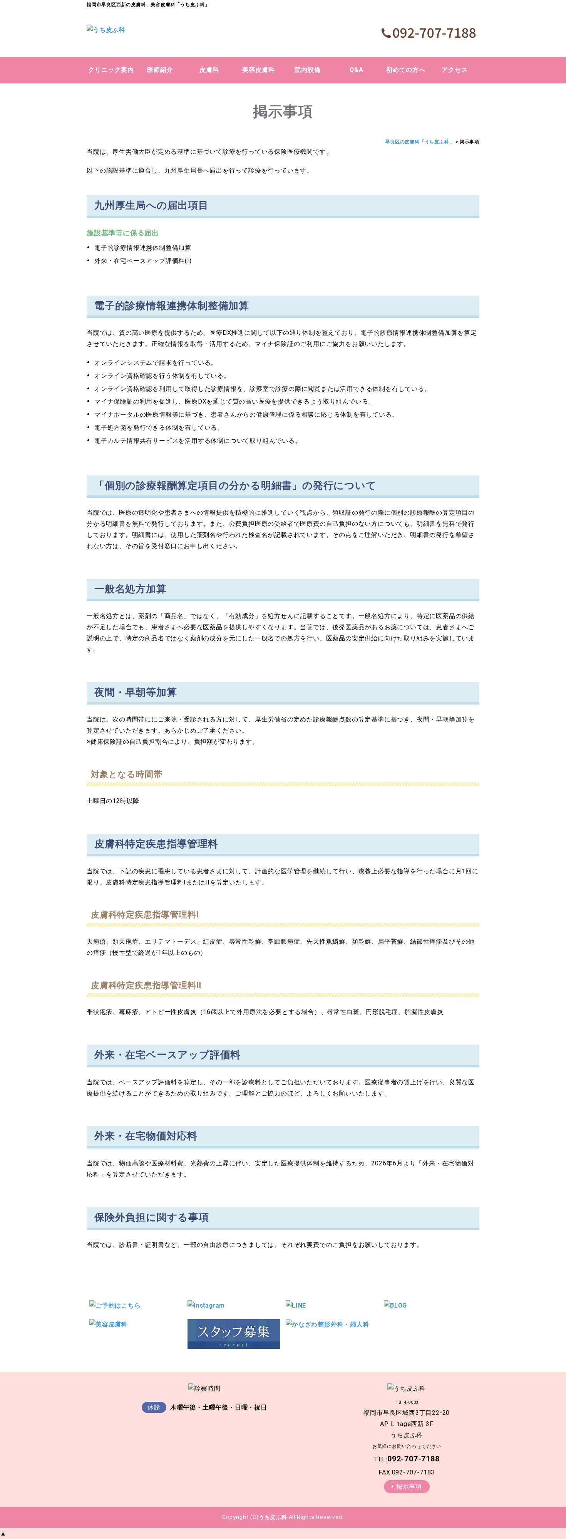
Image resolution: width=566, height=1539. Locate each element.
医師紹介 (160, 69)
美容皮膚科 (258, 69)
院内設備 (308, 69)
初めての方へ (405, 69)
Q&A (356, 69)
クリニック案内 (111, 69)
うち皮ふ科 (273, 1517)
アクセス (455, 69)
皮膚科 (209, 69)
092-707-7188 (413, 1458)
